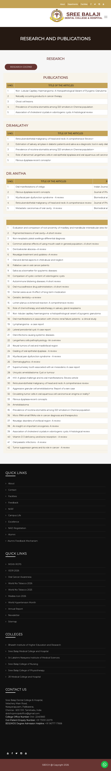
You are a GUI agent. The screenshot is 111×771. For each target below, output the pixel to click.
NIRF (11, 509)
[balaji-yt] (8, 753)
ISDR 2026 (13, 570)
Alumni (11, 534)
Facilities (84, 4)
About (62, 4)
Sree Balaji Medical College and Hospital (28, 651)
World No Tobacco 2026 (20, 583)
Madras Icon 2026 (17, 596)
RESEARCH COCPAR (21, 67)
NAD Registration (17, 528)
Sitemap (12, 621)
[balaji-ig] (21, 753)
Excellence (13, 521)
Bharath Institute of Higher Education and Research (34, 645)
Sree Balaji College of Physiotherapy (26, 670)
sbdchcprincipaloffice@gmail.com (22, 713)
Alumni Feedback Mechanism (23, 541)
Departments (73, 4)
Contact (12, 490)
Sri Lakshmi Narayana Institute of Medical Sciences (34, 657)
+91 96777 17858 (33, 723)
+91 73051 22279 (28, 720)
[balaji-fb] (12, 753)
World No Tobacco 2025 (20, 589)
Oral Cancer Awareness (19, 577)
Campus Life (14, 515)
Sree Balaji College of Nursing (23, 664)
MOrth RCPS (14, 564)
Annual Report (15, 609)
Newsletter (14, 615)
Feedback (13, 502)
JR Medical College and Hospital (24, 677)
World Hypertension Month (22, 602)
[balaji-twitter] (16, 753)
